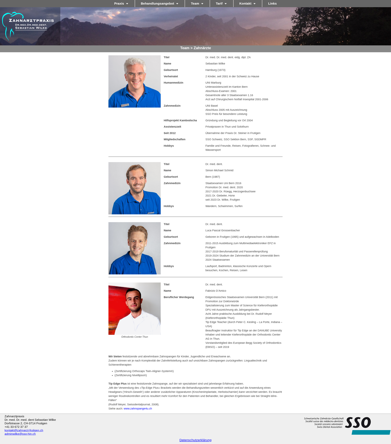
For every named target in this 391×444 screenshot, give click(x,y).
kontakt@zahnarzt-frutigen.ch (24, 430)
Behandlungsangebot (157, 3)
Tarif (219, 3)
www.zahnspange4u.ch (138, 408)
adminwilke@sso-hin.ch (20, 433)
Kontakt (245, 3)
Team (195, 3)
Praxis (119, 3)
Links (272, 3)
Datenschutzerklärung (195, 440)
